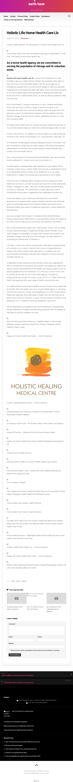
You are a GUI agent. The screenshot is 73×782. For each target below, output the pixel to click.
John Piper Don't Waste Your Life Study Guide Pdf (21, 749)
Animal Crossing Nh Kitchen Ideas (16, 752)
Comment (12, 624)
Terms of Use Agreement (13, 20)
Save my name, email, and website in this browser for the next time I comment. (35, 650)
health (18, 581)
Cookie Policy (35, 16)
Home (6, 16)
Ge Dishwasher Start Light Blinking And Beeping (54, 609)
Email (40, 637)
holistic (24, 581)
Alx (48, 773)
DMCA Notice (29, 20)
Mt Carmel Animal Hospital (14, 745)
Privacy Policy (23, 16)
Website (11, 643)
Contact (13, 16)
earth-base (37, 4)
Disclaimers (45, 16)
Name (11, 637)
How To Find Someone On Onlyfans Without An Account (23, 742)
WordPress (35, 773)
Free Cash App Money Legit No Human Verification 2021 (23, 756)
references (24, 38)
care (13, 581)
